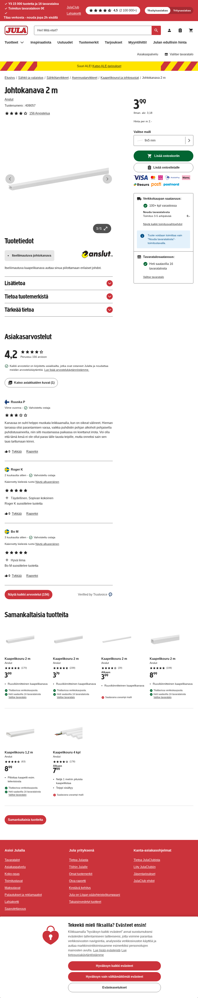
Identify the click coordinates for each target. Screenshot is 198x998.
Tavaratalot (12, 860)
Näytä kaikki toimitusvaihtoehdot (162, 224)
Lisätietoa (15, 283)
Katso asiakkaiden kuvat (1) (34, 382)
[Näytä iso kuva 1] (59, 179)
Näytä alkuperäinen (47, 481)
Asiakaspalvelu (147, 54)
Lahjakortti (74, 13)
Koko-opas (12, 874)
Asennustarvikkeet (84, 77)
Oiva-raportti (77, 880)
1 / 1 (99, 228)
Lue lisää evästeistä (106, 950)
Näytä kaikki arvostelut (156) (28, 594)
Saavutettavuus (15, 908)
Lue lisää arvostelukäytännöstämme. (66, 369)
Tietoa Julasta (78, 860)
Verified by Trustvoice (92, 594)
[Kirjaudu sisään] (169, 30)
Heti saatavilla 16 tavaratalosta (25, 696)
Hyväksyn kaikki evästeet (114, 965)
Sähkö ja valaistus (30, 77)
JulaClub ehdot (144, 880)
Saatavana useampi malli (118, 697)
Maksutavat (12, 887)
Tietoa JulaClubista (147, 860)
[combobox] (97, 30)
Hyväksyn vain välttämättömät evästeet (114, 976)
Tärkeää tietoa (19, 309)
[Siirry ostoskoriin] (191, 30)
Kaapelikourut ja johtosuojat (120, 77)
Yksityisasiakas (157, 10)
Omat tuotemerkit (80, 874)
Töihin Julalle (78, 867)
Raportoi (32, 451)
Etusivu (10, 77)
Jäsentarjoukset (144, 874)
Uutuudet (65, 42)
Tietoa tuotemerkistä (26, 296)
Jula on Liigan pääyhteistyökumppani (94, 894)
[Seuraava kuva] (107, 179)
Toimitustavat (14, 880)
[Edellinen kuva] (10, 179)
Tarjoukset (113, 42)
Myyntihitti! (137, 42)
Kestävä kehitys (80, 887)
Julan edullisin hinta (170, 42)
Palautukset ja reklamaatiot (23, 894)
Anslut (9, 99)
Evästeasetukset (114, 987)
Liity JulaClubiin (145, 867)
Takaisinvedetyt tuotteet (85, 901)
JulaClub (73, 7)
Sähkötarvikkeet (58, 77)
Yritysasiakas (182, 10)
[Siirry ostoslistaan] (180, 30)
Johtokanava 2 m (154, 77)
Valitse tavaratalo (181, 54)
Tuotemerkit (89, 42)
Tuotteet (11, 42)
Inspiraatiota (41, 42)
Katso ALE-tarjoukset (106, 66)
